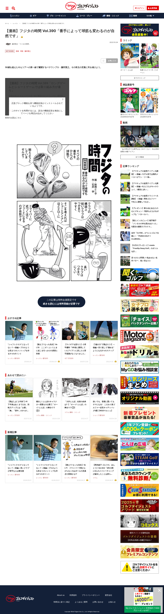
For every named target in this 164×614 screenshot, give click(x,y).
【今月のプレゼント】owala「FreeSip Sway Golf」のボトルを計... (144, 248)
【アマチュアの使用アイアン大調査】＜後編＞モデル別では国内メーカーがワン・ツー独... (144, 174)
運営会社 (108, 595)
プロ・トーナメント (58, 15)
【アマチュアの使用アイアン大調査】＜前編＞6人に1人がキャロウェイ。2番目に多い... (144, 186)
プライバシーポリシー (91, 595)
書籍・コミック (112, 15)
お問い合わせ (98, 602)
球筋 (21, 51)
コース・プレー (86, 15)
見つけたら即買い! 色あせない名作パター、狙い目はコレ (144, 259)
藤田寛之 (28, 51)
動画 (135, 15)
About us (60, 595)
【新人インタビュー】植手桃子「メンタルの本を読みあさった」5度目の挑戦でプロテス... (144, 223)
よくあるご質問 (81, 602)
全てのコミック (140, 78)
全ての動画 (140, 157)
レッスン (15, 15)
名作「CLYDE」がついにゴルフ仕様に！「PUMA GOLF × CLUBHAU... (145, 236)
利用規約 (73, 595)
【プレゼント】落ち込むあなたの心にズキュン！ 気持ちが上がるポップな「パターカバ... (145, 211)
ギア (34, 15)
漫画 (17, 51)
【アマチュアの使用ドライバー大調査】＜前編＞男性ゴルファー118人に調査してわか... (144, 199)
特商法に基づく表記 (62, 602)
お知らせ (112, 602)
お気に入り (112, 61)
